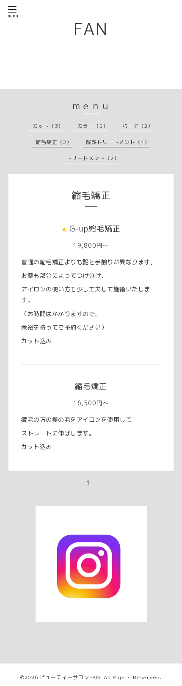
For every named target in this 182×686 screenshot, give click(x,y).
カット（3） (48, 126)
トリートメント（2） (92, 158)
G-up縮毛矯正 (95, 228)
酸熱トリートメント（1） (118, 142)
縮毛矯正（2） (54, 142)
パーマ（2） (137, 126)
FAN (91, 28)
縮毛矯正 (91, 386)
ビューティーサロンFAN (70, 677)
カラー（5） (92, 126)
